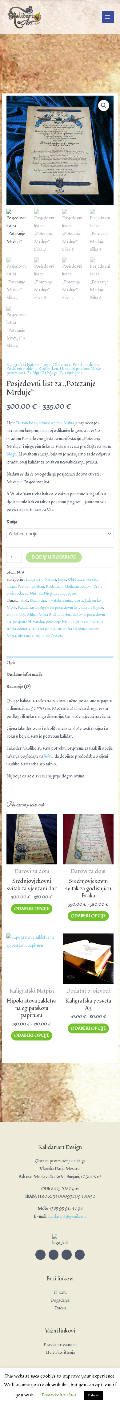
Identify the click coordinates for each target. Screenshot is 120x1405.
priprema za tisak (89, 621)
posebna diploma (71, 614)
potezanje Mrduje (60, 621)
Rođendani (48, 369)
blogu (11, 454)
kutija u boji (15, 614)
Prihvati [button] (93, 1395)
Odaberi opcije (31, 909)
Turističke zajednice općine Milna (45, 423)
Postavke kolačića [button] (59, 1395)
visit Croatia (52, 636)
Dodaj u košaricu (54, 557)
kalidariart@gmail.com (67, 1216)
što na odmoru (18, 629)
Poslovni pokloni (21, 369)
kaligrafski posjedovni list (58, 607)
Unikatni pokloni (74, 369)
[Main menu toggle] (108, 17)
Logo (46, 365)
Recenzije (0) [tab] (18, 687)
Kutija (11, 522)
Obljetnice (62, 365)
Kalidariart (27, 607)
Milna (32, 614)
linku (48, 756)
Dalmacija (38, 600)
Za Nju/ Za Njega (42, 373)
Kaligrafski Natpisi (22, 365)
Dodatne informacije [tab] (24, 675)
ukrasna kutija (29, 636)
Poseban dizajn (86, 365)
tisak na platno (43, 629)
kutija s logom (92, 607)
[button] (103, 105)
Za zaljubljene (70, 373)
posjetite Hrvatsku (28, 621)
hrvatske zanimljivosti (65, 600)
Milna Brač (47, 614)
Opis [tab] (10, 662)
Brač (24, 600)
